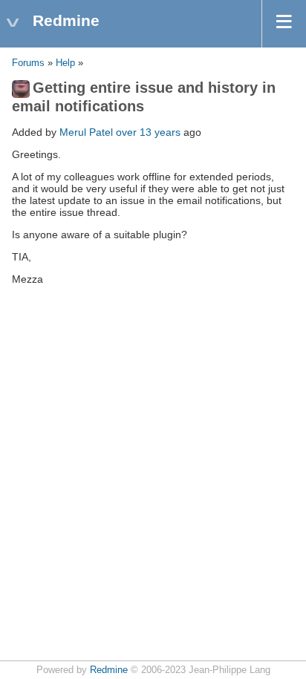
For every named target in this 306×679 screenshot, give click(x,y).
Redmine (109, 670)
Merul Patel (86, 132)
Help (65, 63)
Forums (28, 63)
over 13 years (148, 132)
